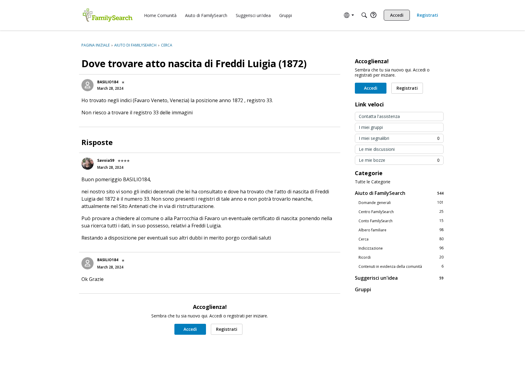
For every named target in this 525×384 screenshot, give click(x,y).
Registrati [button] (226, 329)
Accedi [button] (190, 329)
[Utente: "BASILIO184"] (87, 85)
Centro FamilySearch (401, 211)
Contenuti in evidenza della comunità (401, 266)
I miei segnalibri (399, 138)
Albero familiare (401, 230)
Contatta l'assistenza (379, 116)
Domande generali (401, 202)
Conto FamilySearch (401, 220)
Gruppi (363, 289)
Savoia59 (105, 160)
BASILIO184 (107, 82)
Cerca (401, 239)
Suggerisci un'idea (399, 278)
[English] (107, 15)
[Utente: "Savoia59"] (87, 163)
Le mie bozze (399, 160)
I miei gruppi (371, 127)
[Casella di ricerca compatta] (364, 15)
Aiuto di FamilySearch (399, 193)
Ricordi (401, 257)
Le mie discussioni (377, 149)
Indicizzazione (401, 248)
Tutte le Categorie (372, 182)
